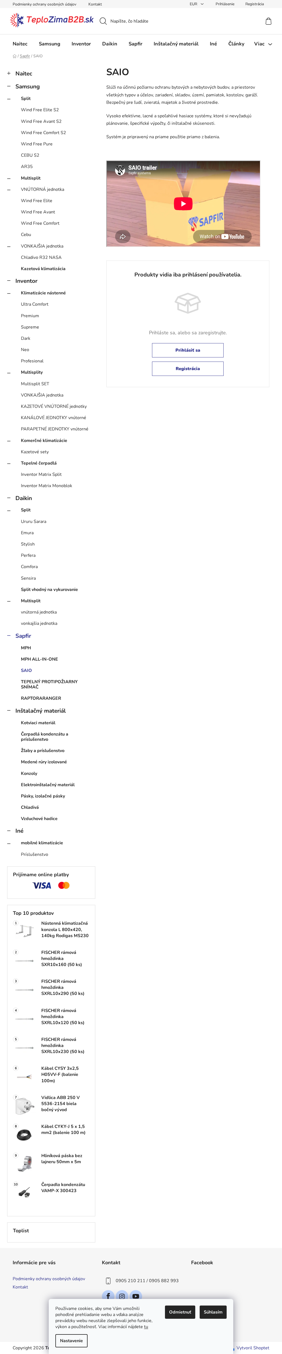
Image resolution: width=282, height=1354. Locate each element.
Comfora (29, 567)
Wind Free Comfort (40, 223)
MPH (26, 648)
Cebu (26, 235)
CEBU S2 (30, 155)
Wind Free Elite (36, 201)
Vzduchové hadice (39, 819)
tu (146, 1327)
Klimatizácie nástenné (43, 293)
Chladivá (30, 807)
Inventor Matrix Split (41, 474)
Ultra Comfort (34, 304)
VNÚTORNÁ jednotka (42, 189)
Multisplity (32, 372)
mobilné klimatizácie (42, 843)
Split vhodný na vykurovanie (49, 590)
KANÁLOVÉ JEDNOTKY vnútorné (53, 418)
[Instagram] (122, 1296)
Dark (25, 338)
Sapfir (23, 636)
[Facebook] (108, 1296)
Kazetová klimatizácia (43, 269)
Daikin (23, 498)
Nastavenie (71, 1341)
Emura (27, 533)
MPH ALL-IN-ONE (39, 659)
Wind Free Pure (37, 144)
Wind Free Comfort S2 (43, 133)
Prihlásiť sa (187, 350)
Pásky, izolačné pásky (43, 796)
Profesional (32, 361)
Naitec (23, 73)
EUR (194, 4)
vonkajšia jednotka (39, 623)
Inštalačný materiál (40, 711)
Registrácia (254, 4)
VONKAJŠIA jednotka (42, 246)
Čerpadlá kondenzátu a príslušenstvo (44, 736)
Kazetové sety (35, 452)
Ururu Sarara (33, 522)
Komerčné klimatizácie (44, 441)
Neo (25, 350)
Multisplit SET (35, 384)
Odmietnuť (180, 1312)
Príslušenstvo (34, 854)
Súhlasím (213, 1312)
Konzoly (29, 773)
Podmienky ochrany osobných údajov (44, 4)
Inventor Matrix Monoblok (46, 486)
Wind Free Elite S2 (40, 110)
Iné (19, 831)
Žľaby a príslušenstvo (42, 751)
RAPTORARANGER (41, 698)
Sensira (28, 578)
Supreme (30, 327)
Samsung (27, 86)
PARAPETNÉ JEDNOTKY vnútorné (54, 429)
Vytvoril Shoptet (253, 1348)
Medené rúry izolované (44, 762)
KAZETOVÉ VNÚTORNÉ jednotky (54, 406)
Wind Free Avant (38, 212)
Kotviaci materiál (38, 723)
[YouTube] (135, 1296)
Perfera (28, 555)
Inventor (26, 281)
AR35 (27, 167)
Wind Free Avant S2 (41, 121)
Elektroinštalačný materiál (48, 785)
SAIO (26, 670)
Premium (30, 316)
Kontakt (95, 4)
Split (26, 99)
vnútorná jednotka (39, 612)
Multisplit (30, 178)
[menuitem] (20, 43)
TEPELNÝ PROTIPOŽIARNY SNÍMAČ (49, 684)
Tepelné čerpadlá (39, 463)
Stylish (28, 544)
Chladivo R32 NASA (41, 257)
